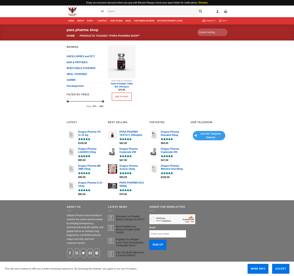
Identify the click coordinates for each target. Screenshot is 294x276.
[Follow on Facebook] (70, 253)
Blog (128, 20)
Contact (102, 20)
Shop (89, 20)
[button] (217, 11)
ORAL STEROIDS (77, 74)
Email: (152, 227)
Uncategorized (75, 86)
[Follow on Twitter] (83, 253)
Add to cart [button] (121, 97)
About (80, 20)
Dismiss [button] (203, 2)
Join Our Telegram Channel (210, 135)
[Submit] (200, 11)
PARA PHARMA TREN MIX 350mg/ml (122, 85)
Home (71, 20)
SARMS (71, 80)
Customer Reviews (144, 20)
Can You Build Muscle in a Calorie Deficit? (130, 254)
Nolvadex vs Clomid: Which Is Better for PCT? (130, 218)
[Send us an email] (90, 253)
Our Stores (116, 20)
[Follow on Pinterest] (97, 253)
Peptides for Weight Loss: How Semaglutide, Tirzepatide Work (130, 242)
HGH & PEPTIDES (77, 62)
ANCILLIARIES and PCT (81, 56)
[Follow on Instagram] (77, 253)
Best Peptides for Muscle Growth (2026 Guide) (128, 229)
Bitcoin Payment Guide (170, 20)
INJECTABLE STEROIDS (81, 68)
